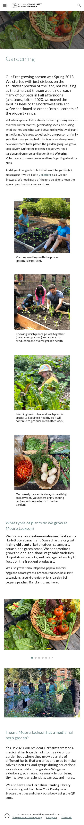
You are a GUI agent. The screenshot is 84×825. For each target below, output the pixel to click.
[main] (42, 58)
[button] (4, 5)
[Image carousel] (42, 629)
